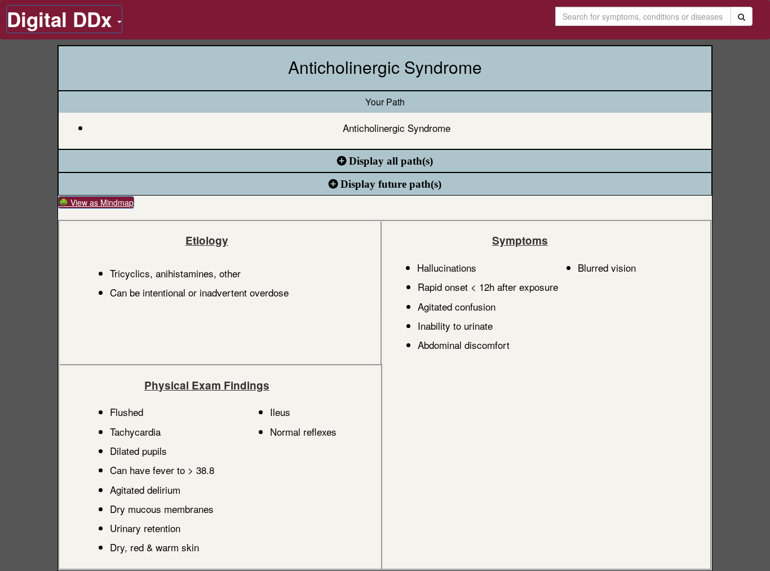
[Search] (741, 16)
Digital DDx (62, 19)
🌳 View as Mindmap (96, 202)
